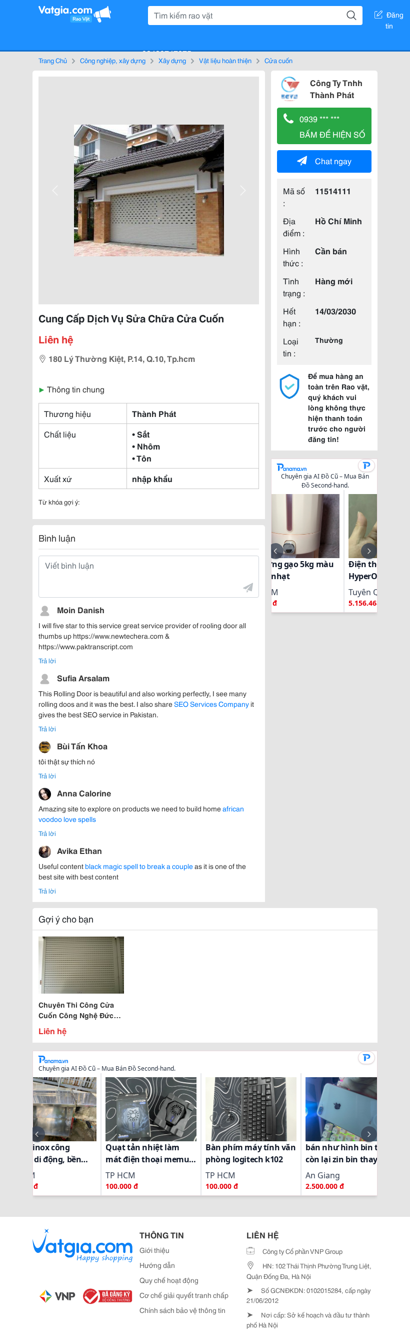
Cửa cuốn (278, 60)
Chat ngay (333, 160)
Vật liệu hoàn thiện (225, 60)
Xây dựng (172, 60)
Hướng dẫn (157, 1265)
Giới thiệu (155, 1250)
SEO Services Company (211, 704)
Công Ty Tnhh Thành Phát (336, 88)
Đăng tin (395, 17)
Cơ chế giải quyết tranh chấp (184, 1295)
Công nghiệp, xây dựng (113, 60)
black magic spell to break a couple (139, 866)
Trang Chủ (52, 60)
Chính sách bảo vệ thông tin (183, 1310)
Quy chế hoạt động (169, 1280)
